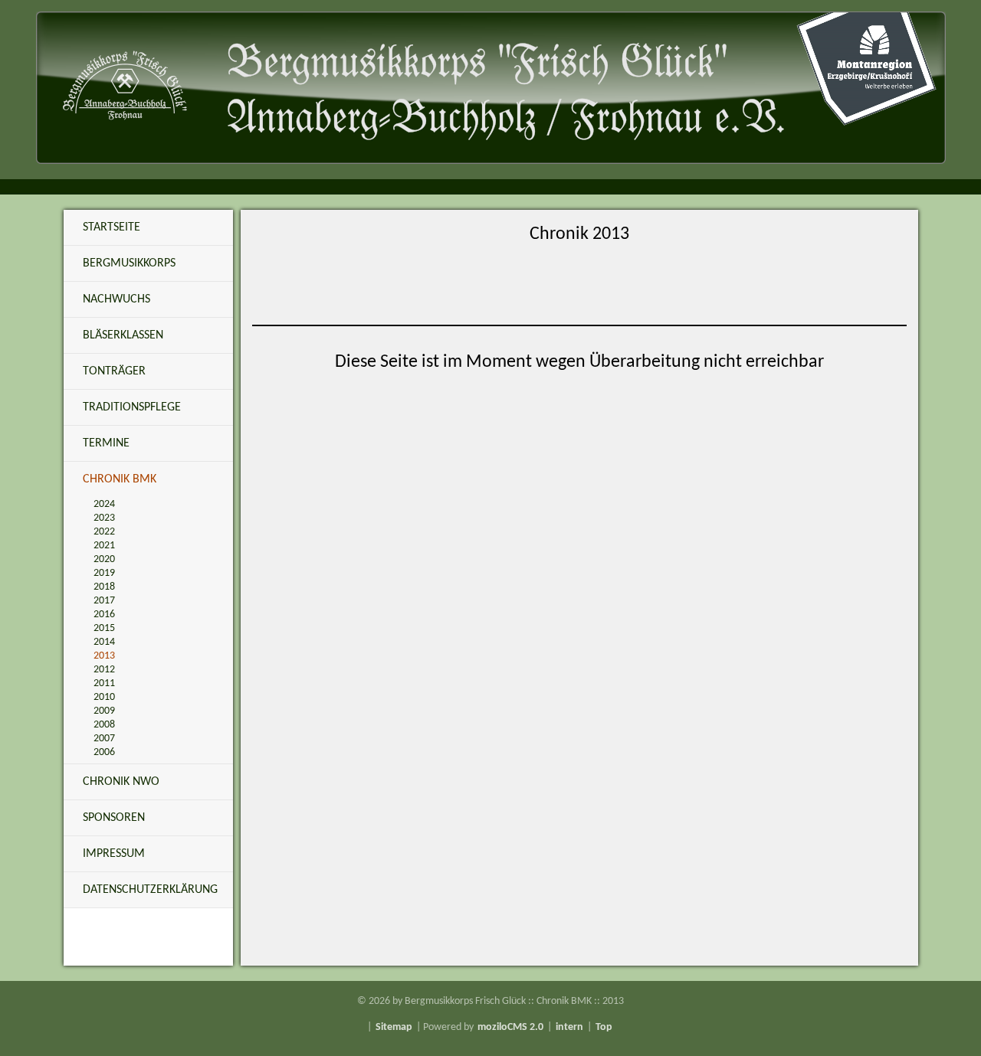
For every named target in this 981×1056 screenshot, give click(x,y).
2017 (104, 600)
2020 (104, 559)
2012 (104, 669)
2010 (104, 697)
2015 (104, 628)
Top (603, 1027)
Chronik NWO (121, 782)
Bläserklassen (123, 335)
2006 (104, 752)
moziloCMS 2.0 (510, 1027)
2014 (104, 642)
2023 (104, 518)
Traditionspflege (132, 407)
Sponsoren (114, 818)
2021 (104, 545)
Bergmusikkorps (129, 263)
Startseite (111, 227)
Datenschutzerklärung (150, 890)
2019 (104, 573)
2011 (104, 683)
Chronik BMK (119, 479)
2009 (104, 711)
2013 (104, 656)
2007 (104, 738)
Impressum (114, 854)
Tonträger (114, 371)
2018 (104, 587)
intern (569, 1027)
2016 (104, 614)
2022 (104, 532)
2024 (104, 504)
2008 (104, 725)
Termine (106, 443)
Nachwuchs (116, 299)
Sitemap (394, 1027)
